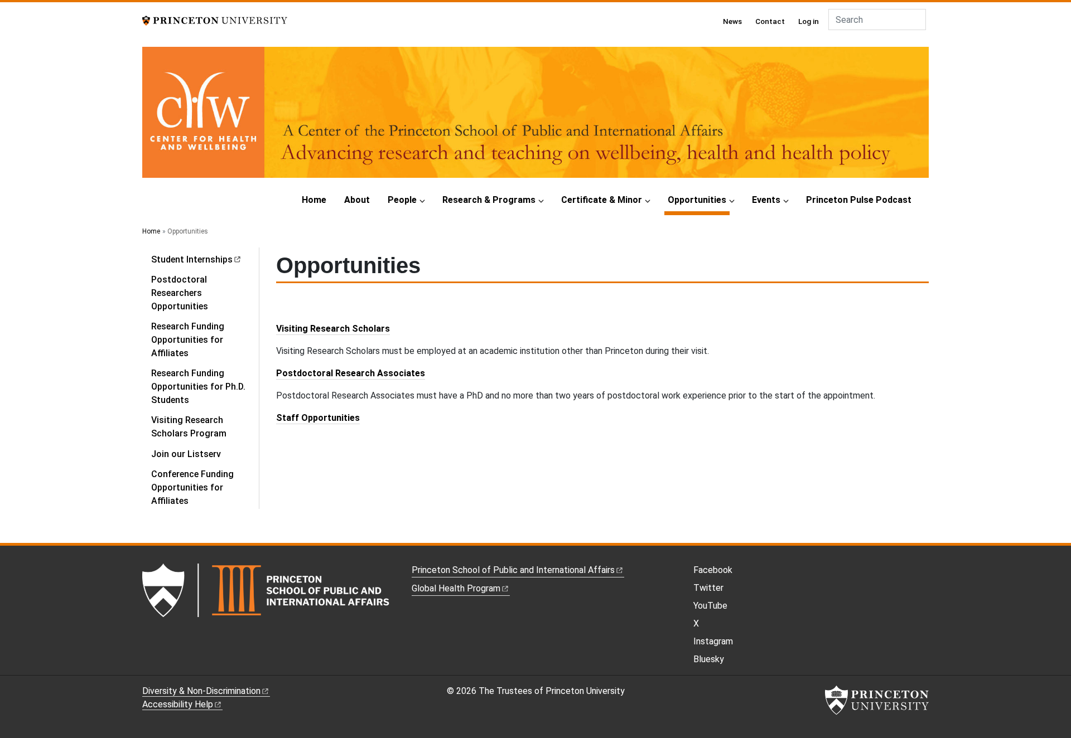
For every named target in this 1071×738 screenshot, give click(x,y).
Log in (808, 21)
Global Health (456, 588)
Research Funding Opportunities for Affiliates (187, 339)
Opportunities (699, 199)
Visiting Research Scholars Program (188, 427)
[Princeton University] (214, 19)
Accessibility (177, 704)
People (402, 200)
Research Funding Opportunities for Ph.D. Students (198, 386)
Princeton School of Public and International (513, 570)
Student (192, 259)
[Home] (535, 117)
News (732, 21)
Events (766, 200)
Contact (770, 21)
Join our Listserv (186, 454)
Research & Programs (489, 200)
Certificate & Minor (601, 200)
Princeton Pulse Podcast (858, 200)
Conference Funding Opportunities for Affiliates (192, 487)
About (357, 200)
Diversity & (201, 691)
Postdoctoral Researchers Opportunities (179, 293)
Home (314, 200)
